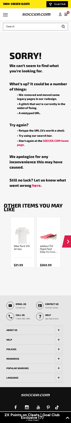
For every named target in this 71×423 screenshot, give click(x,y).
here (36, 185)
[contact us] (35, 397)
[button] (66, 238)
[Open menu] (6, 16)
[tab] (35, 330)
